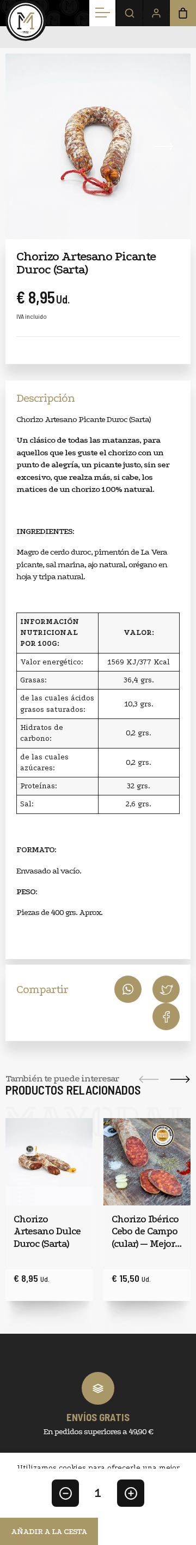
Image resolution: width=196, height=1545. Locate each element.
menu (102, 13)
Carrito (183, 13)
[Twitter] (166, 1016)
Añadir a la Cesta (49, 1531)
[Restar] (65, 1493)
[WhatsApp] (128, 989)
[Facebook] (166, 989)
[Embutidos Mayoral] (25, 20)
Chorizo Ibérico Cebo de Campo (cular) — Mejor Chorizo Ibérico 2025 (145, 1232)
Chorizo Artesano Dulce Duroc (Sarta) (47, 1232)
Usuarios (156, 13)
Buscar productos (130, 13)
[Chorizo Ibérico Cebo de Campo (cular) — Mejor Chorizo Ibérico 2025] (147, 1161)
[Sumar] (130, 1493)
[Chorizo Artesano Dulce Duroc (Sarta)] (49, 1161)
